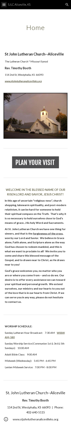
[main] (35, 27)
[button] (4, 4)
